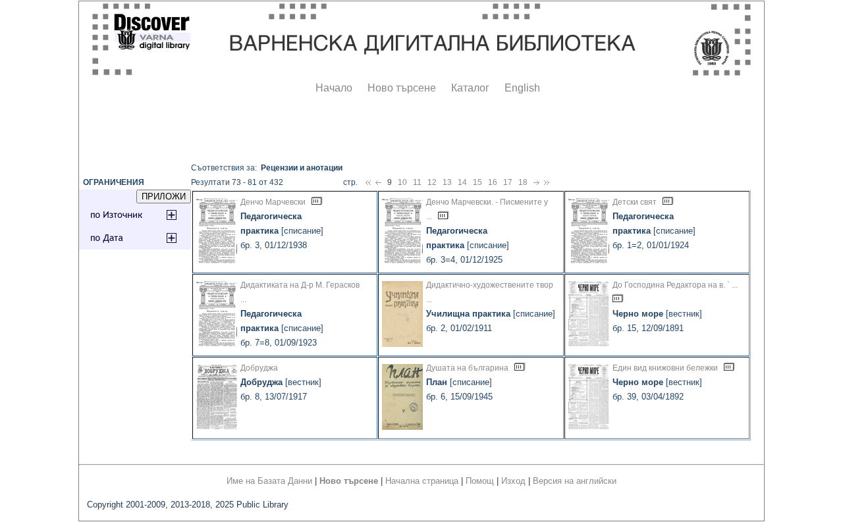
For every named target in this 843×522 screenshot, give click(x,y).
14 (462, 182)
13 (447, 182)
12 (432, 182)
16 (492, 182)
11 (417, 182)
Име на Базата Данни (269, 481)
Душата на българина (467, 368)
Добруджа (259, 368)
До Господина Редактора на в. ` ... (675, 285)
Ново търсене (401, 87)
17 (507, 182)
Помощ (480, 481)
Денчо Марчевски (273, 202)
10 (402, 182)
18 (523, 182)
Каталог (470, 87)
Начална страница (421, 481)
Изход (513, 481)
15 (477, 182)
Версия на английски (574, 481)
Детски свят (634, 202)
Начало (333, 87)
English (522, 87)
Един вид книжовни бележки (665, 368)
